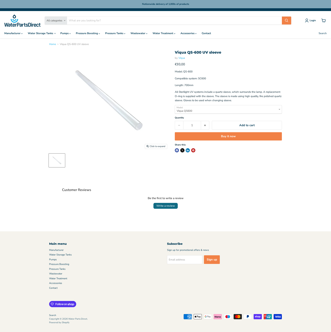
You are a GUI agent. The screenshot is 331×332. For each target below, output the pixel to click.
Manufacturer (12, 33)
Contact (206, 33)
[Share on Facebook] (177, 150)
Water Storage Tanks (41, 33)
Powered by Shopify (59, 322)
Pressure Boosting (87, 33)
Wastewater (138, 33)
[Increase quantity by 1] (205, 125)
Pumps (64, 33)
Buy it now (228, 136)
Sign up (212, 259)
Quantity (179, 118)
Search (323, 33)
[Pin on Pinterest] (193, 150)
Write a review (165, 206)
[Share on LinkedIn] (188, 150)
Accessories (187, 33)
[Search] (286, 20)
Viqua (181, 58)
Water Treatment (163, 33)
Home (52, 44)
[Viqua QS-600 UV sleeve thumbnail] (57, 160)
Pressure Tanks (114, 33)
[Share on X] (182, 150)
